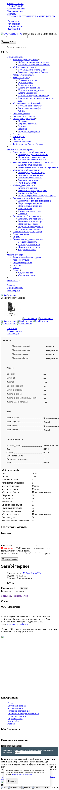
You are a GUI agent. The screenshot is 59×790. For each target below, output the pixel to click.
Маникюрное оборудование (26, 170)
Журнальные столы (27, 123)
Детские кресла (25, 82)
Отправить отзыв (9, 559)
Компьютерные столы (23, 75)
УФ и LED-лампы (27, 183)
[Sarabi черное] (8, 295)
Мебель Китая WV (32, 573)
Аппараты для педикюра (30, 219)
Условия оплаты (15, 708)
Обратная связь (15, 718)
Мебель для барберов (23, 185)
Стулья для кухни (27, 275)
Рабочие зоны (25, 208)
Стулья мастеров (21, 234)
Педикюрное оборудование (26, 216)
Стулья (16, 270)
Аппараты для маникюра (30, 175)
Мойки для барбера (27, 193)
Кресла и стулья (21, 77)
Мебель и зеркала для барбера (32, 190)
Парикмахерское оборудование (28, 198)
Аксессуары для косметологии (33, 154)
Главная (11, 723)
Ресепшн (17, 134)
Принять (11, 781)
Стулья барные (25, 272)
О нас (10, 703)
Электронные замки (22, 141)
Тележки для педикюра (29, 229)
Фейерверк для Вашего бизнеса (28, 144)
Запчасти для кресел (28, 85)
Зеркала (22, 126)
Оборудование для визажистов (28, 239)
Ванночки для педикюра (30, 221)
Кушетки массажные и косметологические (34, 162)
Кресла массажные (27, 93)
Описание (12, 328)
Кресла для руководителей (31, 90)
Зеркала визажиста (27, 242)
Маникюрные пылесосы (30, 177)
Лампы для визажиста (29, 247)
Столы (16, 267)
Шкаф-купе (18, 139)
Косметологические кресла (31, 157)
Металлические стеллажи (30, 105)
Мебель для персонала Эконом (33, 72)
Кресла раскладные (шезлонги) (33, 95)
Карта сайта (13, 721)
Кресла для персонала (29, 87)
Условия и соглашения (19, 711)
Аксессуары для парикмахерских (34, 201)
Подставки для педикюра (30, 226)
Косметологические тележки (32, 159)
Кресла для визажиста (29, 244)
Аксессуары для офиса (24, 118)
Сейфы (21, 111)
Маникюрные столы (28, 180)
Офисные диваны (21, 113)
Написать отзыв (20, 596)
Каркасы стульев (21, 260)
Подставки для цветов (29, 131)
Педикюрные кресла (28, 224)
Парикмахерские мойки (30, 206)
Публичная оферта (17, 716)
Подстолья (18, 265)
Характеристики (15, 331)
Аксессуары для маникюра (31, 172)
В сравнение (19, 591)
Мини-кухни (19, 136)
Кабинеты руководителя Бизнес (33, 62)
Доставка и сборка (17, 706)
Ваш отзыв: (6, 545)
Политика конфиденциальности (23, 713)
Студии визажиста (27, 249)
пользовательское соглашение (22, 774)
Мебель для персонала (24, 67)
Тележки (22, 213)
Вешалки (22, 121)
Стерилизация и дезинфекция (27, 231)
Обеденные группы (22, 262)
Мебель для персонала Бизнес (32, 70)
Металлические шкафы (29, 108)
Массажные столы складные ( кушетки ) (38, 167)
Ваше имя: (6, 533)
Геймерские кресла (27, 80)
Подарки (22, 129)
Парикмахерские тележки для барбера (37, 195)
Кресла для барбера (27, 188)
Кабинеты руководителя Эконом (34, 64)
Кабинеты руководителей (25, 59)
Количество (7, 588)
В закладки (6, 591)
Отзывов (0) (13, 333)
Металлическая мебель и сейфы (28, 103)
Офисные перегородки (24, 116)
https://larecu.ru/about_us (18, 624)
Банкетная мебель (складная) (27, 257)
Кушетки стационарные (30, 165)
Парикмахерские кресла (30, 203)
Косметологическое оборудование (29, 152)
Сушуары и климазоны (29, 211)
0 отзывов (6, 596)
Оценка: (5, 553)
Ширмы (16, 237)
